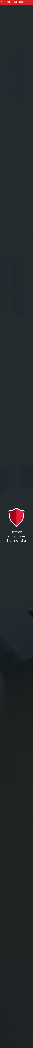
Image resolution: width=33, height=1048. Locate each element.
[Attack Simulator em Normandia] (12, 2)
